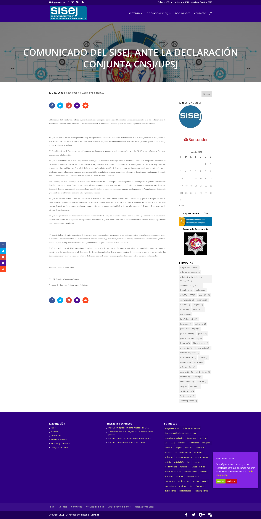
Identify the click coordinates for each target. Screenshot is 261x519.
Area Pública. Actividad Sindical (85, 93)
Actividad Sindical (59, 439)
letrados (185, 343)
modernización (188, 357)
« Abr (181, 205)
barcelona (186, 290)
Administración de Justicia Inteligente (191, 279)
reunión (185, 376)
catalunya (200, 290)
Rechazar (231, 481)
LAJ (199, 338)
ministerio (186, 348)
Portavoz (185, 362)
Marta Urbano (200, 343)
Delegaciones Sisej (59, 447)
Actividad (134, 13)
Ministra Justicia (202, 348)
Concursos (56, 435)
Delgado (198, 304)
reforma (198, 362)
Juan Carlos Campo (189, 328)
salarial (197, 376)
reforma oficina (188, 367)
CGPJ (193, 295)
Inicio (53, 427)
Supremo (195, 386)
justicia (202, 333)
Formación (186, 324)
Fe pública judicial (189, 319)
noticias (203, 357)
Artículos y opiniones (60, 443)
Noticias (54, 431)
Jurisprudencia (187, 333)
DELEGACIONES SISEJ (157, 13)
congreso (202, 300)
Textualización (187, 396)
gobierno (200, 324)
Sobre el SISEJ (163, 2)
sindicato (202, 381)
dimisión (185, 309)
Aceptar (220, 481)
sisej (183, 386)
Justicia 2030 (186, 338)
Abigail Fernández (189, 267)
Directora (198, 309)
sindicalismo (187, 381)
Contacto (200, 13)
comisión (204, 295)
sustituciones (187, 391)
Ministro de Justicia (189, 352)
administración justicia (191, 285)
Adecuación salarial (190, 272)
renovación (186, 372)
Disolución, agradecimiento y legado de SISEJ (128, 427)
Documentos (182, 13)
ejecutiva (185, 314)
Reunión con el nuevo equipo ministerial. (127, 442)
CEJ (183, 295)
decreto (185, 304)
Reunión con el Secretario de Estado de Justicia (129, 438)
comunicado (187, 300)
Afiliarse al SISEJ (182, 2)
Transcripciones (188, 400)
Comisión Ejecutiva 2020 (201, 2)
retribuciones (203, 372)
